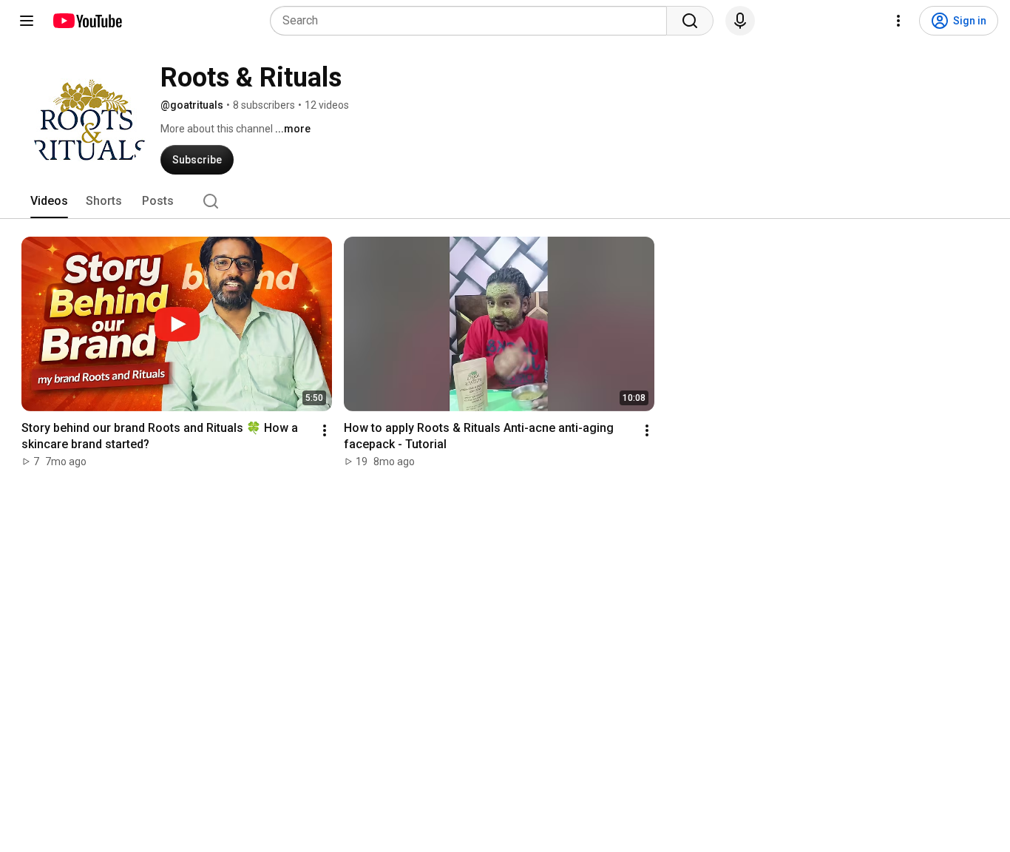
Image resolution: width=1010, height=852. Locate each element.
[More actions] (324, 430)
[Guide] (26, 21)
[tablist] (505, 201)
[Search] (690, 21)
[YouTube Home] (86, 20)
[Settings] (898, 21)
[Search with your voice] (740, 21)
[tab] (49, 201)
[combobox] (472, 21)
